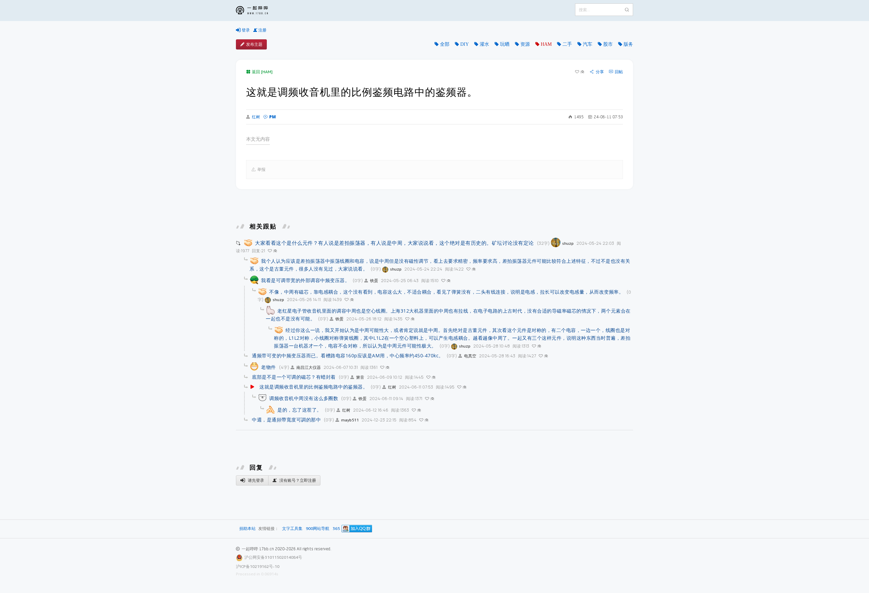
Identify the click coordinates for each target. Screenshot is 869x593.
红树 (256, 117)
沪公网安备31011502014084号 (273, 557)
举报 (261, 169)
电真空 (470, 355)
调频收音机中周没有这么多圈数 (303, 398)
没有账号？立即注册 (297, 480)
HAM (546, 44)
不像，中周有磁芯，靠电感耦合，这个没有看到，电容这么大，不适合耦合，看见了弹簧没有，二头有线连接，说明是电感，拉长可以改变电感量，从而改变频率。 (446, 292)
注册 (261, 30)
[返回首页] (257, 10)
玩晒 (505, 44)
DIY (464, 44)
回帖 (619, 72)
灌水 (484, 44)
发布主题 (254, 44)
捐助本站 (247, 528)
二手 (567, 44)
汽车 (587, 44)
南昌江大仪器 (308, 367)
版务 (628, 44)
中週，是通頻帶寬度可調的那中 (286, 419)
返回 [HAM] (262, 71)
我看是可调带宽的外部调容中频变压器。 (305, 280)
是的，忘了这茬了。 (299, 410)
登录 (245, 30)
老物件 (268, 367)
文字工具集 (292, 529)
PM (272, 117)
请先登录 (255, 480)
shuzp (568, 243)
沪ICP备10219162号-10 (257, 566)
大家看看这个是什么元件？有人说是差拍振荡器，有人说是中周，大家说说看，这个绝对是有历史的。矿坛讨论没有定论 (394, 242)
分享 (600, 72)
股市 (608, 44)
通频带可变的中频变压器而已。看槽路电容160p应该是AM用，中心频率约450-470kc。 (348, 355)
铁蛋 (374, 280)
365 (336, 529)
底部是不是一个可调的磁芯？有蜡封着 (294, 377)
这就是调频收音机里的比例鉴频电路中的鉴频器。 (313, 386)
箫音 (360, 377)
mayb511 (350, 419)
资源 (525, 44)
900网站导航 (317, 529)
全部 (444, 44)
